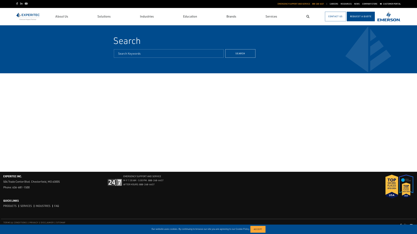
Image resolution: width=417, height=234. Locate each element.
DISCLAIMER (47, 222)
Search (240, 53)
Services (26, 206)
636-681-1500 (21, 187)
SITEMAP (60, 222)
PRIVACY (33, 222)
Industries (43, 206)
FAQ (56, 206)
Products (9, 206)
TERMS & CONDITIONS (15, 222)
